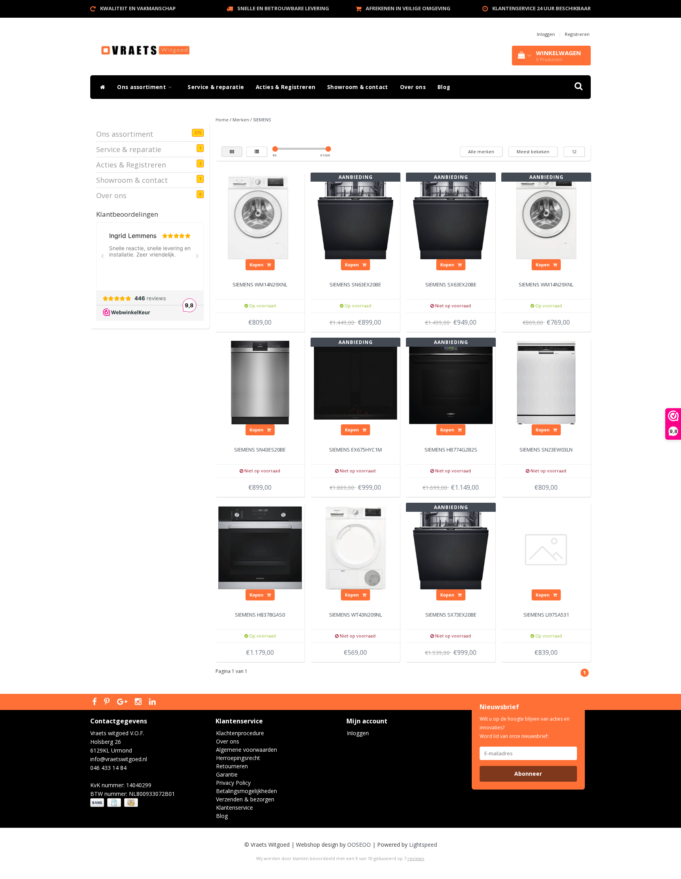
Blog (443, 87)
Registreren (577, 34)
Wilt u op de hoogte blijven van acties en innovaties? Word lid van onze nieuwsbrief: (524, 727)
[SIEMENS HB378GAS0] (260, 547)
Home (222, 120)
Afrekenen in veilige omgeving (408, 8)
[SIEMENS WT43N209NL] (355, 547)
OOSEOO (359, 844)
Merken (241, 120)
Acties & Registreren (285, 87)
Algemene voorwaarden (246, 749)
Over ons (413, 87)
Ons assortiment (142, 87)
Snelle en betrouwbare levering (283, 8)
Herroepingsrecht (238, 758)
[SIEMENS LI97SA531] (546, 547)
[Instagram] (139, 702)
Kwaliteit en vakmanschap (138, 8)
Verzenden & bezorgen (245, 799)
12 (574, 151)
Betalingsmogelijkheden (246, 791)
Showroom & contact (357, 87)
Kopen (257, 265)
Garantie (227, 774)
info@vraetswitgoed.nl (118, 759)
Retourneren (232, 766)
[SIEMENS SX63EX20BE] (451, 216)
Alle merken (481, 151)
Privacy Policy (233, 782)
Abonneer (528, 773)
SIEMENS (262, 120)
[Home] (100, 87)
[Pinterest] (108, 702)
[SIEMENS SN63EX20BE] (355, 216)
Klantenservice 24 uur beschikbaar (541, 8)
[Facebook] (95, 702)
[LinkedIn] (153, 702)
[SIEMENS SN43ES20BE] (260, 381)
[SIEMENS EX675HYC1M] (355, 381)
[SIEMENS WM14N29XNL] (260, 216)
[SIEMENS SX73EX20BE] (451, 547)
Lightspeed (423, 844)
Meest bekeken (533, 151)
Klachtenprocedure (240, 733)
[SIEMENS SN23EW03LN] (546, 381)
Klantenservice (234, 807)
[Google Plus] (123, 702)
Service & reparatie (216, 87)
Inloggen (546, 34)
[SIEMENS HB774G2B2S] (451, 381)
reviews (415, 858)
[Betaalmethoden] (115, 803)
